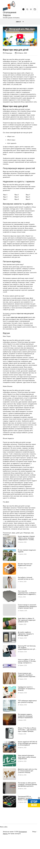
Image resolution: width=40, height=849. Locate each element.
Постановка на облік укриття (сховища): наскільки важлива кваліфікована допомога (27, 784)
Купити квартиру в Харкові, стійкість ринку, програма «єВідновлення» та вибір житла (26, 539)
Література (8, 53)
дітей (18, 533)
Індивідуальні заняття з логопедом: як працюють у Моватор (26, 688)
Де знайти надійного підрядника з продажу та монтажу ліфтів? (26, 633)
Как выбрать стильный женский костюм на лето (25, 578)
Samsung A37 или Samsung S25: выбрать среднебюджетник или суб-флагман (26, 648)
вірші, (14, 533)
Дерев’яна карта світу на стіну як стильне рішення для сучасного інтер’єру (27, 770)
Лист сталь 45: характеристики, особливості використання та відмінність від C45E (27, 593)
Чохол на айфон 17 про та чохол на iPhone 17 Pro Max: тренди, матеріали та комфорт (27, 662)
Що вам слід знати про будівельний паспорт (25, 564)
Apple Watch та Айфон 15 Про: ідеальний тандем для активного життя (26, 620)
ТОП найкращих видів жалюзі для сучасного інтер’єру (27, 701)
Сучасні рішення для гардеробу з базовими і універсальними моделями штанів (26, 675)
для (21, 533)
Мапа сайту (3, 827)
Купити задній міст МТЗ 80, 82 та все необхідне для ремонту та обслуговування (27, 743)
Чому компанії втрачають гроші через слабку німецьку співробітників (27, 757)
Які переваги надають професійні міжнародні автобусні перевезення (25, 716)
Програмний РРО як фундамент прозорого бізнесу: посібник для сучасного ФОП (25, 799)
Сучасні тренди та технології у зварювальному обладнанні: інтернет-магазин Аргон (27, 606)
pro (10, 533)
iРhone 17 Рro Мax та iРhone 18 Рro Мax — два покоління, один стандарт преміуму (27, 729)
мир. (32, 533)
